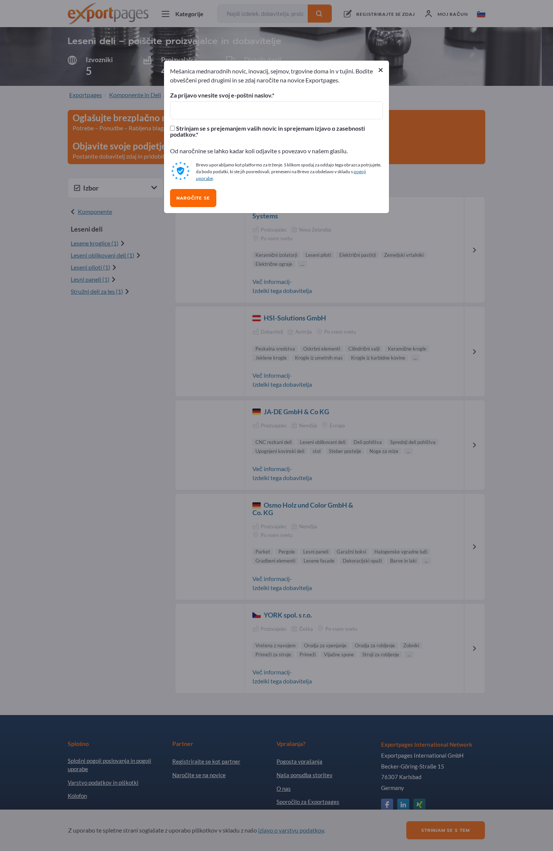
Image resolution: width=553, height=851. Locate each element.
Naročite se (193, 198)
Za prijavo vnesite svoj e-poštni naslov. (221, 95)
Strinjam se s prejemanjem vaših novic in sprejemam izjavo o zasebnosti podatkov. (267, 131)
